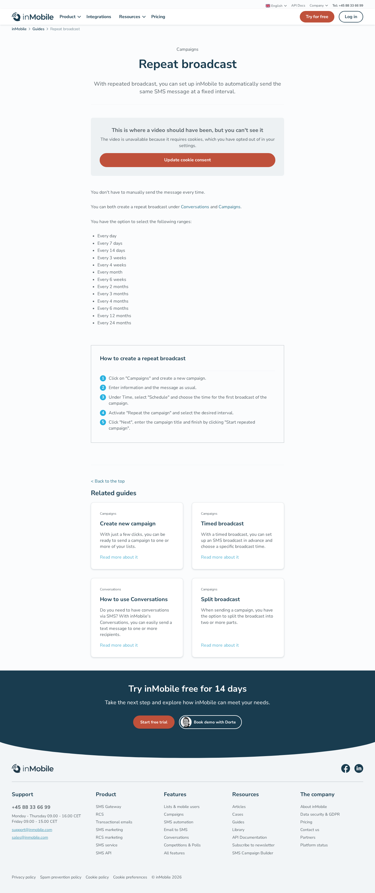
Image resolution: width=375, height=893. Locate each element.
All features (174, 853)
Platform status (314, 845)
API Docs (298, 5)
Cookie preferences (130, 877)
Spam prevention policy (60, 877)
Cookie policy (97, 877)
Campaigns (229, 207)
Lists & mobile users (182, 806)
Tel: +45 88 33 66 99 (347, 5)
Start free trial (153, 722)
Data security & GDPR (320, 814)
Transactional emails (114, 822)
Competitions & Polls (182, 845)
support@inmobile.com (32, 829)
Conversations (195, 207)
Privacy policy (24, 877)
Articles (239, 806)
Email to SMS (176, 829)
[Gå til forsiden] (33, 16)
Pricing (306, 822)
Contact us (309, 829)
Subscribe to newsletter (253, 845)
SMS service (106, 845)
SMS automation (178, 822)
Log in (351, 17)
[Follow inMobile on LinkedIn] (358, 768)
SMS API (103, 853)
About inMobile (313, 806)
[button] (276, 6)
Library (238, 829)
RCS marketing (109, 837)
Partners (307, 837)
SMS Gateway (108, 806)
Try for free (317, 17)
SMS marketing (109, 829)
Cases (237, 814)
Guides (238, 822)
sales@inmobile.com (30, 837)
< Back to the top (108, 481)
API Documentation (249, 837)
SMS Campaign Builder (252, 853)
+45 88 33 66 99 (31, 807)
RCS (100, 814)
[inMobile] (21, 29)
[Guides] (40, 29)
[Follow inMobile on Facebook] (345, 768)
